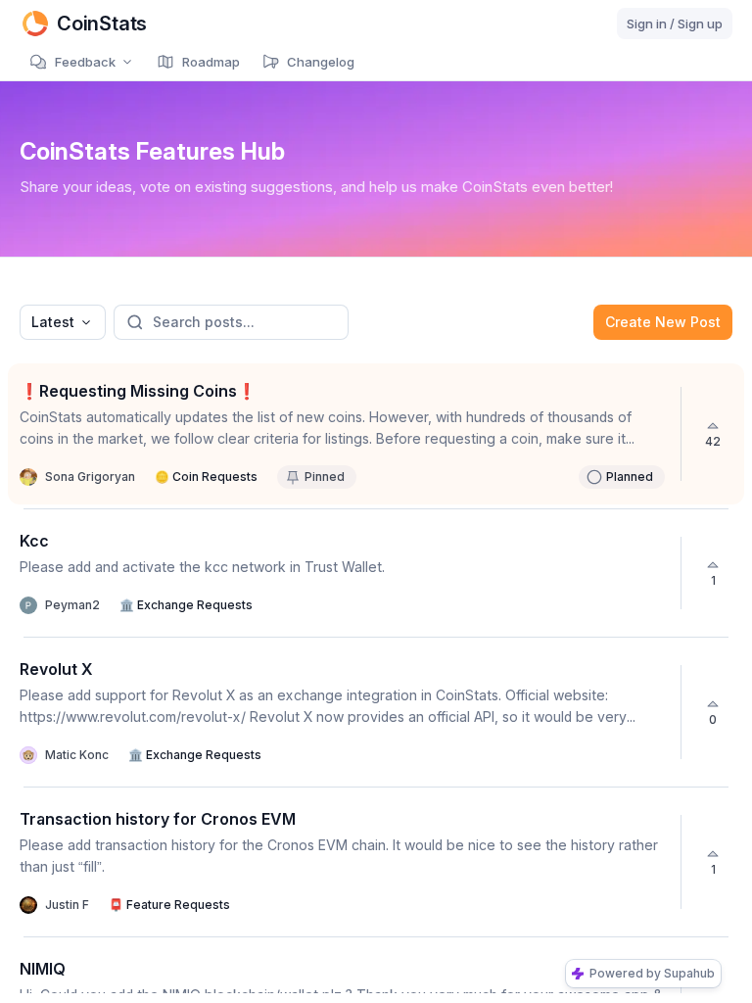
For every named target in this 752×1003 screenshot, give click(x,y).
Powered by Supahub (652, 973)
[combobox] (63, 322)
